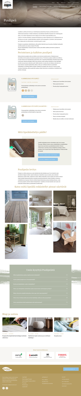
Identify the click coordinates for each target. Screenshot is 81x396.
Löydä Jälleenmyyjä (70, 369)
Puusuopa (24, 382)
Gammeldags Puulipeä (30, 78)
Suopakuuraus (45, 381)
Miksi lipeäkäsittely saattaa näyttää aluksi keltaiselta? (26, 275)
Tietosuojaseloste (67, 383)
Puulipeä (10, 23)
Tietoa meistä (65, 379)
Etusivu (5, 23)
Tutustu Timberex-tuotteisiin (47, 159)
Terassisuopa (25, 384)
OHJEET (64, 377)
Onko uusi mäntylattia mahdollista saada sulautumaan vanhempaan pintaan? (32, 288)
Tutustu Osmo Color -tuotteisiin (48, 155)
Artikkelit (45, 377)
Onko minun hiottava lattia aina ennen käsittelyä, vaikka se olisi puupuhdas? (32, 298)
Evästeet (64, 386)
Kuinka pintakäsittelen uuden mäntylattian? (24, 284)
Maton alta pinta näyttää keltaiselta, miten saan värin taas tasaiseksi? (30, 293)
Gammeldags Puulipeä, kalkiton (33, 106)
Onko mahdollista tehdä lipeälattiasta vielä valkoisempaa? (27, 302)
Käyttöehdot (65, 381)
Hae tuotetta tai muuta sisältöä (68, 11)
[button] (77, 6)
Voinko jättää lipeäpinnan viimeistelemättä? (24, 279)
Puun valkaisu (45, 379)
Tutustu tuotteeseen (28, 96)
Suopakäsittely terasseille (47, 383)
